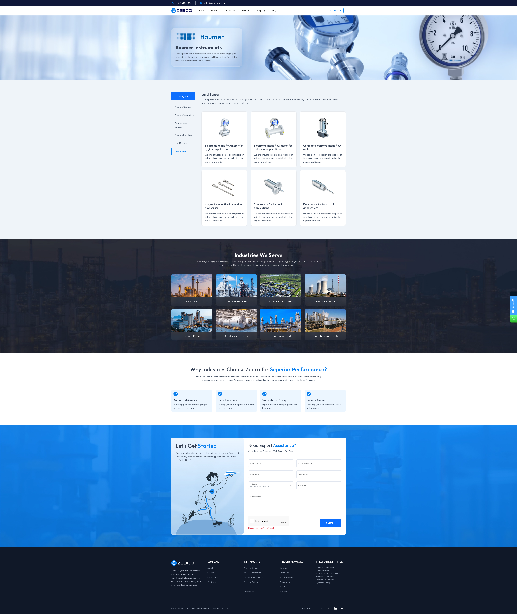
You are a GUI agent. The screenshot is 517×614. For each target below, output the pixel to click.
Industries (231, 10)
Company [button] (260, 10)
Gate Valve (285, 568)
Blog (274, 10)
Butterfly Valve (286, 577)
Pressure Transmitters (253, 572)
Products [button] (215, 10)
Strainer (283, 591)
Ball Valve (284, 587)
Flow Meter (180, 151)
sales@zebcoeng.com (215, 3)
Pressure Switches (183, 135)
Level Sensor (180, 143)
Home (201, 10)
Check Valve (285, 582)
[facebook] (329, 608)
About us (211, 568)
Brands (210, 572)
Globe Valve (285, 572)
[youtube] (342, 608)
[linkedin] (336, 608)
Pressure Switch (251, 582)
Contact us (212, 582)
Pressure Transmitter (184, 115)
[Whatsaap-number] (513, 319)
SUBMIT (330, 522)
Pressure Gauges (182, 107)
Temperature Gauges (253, 577)
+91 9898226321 (184, 3)
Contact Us (513, 303)
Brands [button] (245, 10)
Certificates (212, 577)
